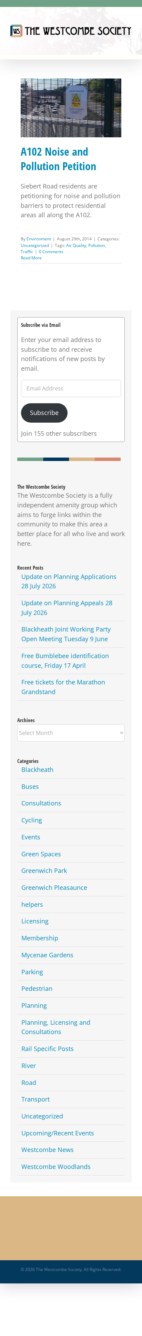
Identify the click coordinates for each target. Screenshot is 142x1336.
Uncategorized (35, 245)
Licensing (35, 921)
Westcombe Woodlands (56, 1166)
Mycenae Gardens (47, 955)
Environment (39, 239)
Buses (30, 786)
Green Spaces (41, 854)
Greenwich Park (44, 870)
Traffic (27, 252)
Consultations (41, 803)
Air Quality (76, 245)
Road (28, 1082)
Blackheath (37, 769)
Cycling (31, 820)
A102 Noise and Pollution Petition (71, 102)
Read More (31, 258)
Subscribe (44, 412)
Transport (35, 1099)
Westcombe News (47, 1149)
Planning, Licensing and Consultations (55, 1027)
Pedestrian (36, 988)
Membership (39, 938)
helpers (32, 904)
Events (30, 837)
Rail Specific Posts (47, 1048)
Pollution (96, 245)
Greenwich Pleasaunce (54, 887)
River (28, 1065)
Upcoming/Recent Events (57, 1133)
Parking (32, 972)
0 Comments (51, 252)
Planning (34, 1005)
